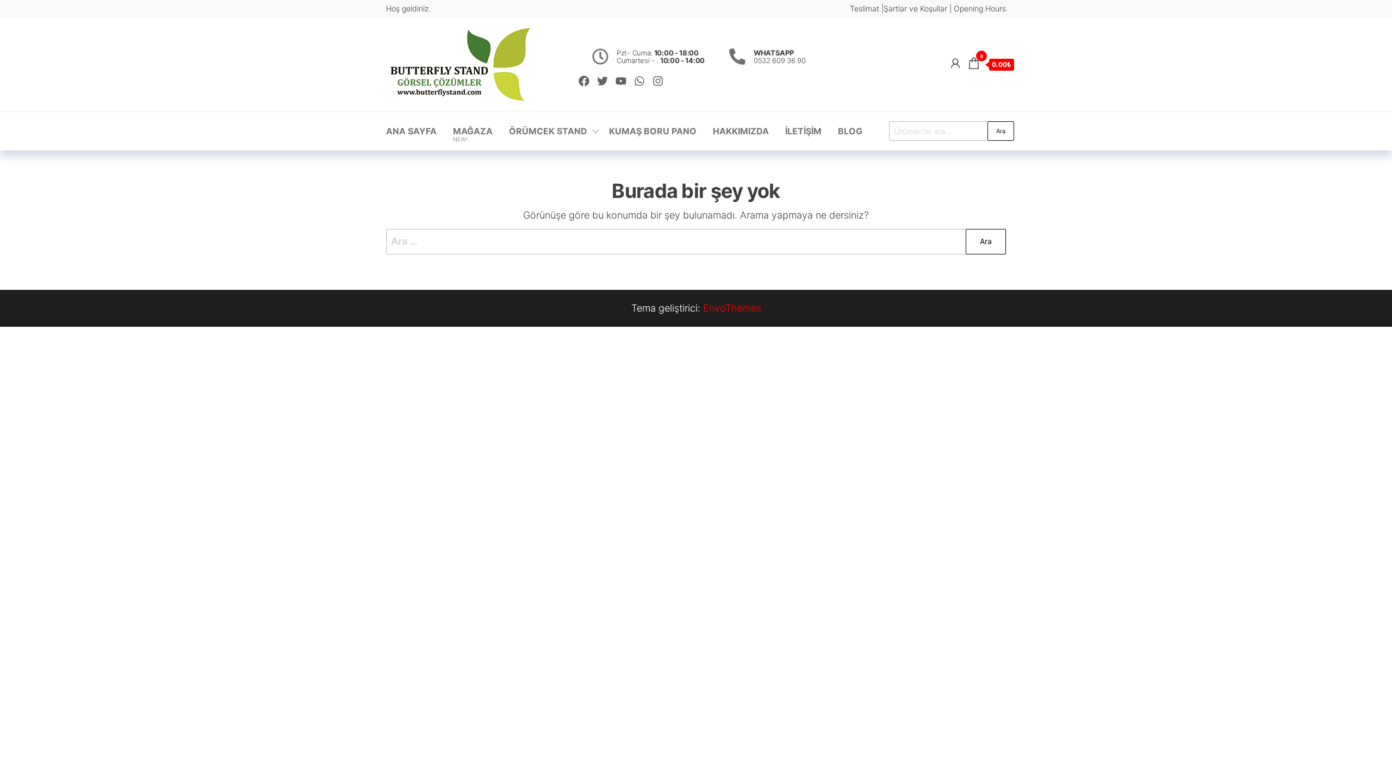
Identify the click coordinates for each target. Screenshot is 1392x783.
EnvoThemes (732, 308)
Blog (850, 131)
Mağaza (473, 134)
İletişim (803, 131)
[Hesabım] (955, 63)
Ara (1000, 131)
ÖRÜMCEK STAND (548, 131)
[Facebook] (584, 81)
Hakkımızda (741, 131)
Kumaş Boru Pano (653, 131)
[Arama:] (696, 241)
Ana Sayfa (411, 131)
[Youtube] (621, 81)
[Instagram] (657, 81)
